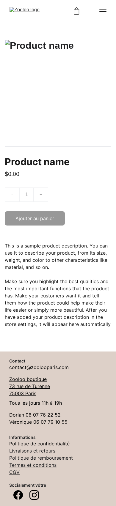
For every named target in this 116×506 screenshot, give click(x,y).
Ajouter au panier (34, 218)
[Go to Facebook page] (18, 495)
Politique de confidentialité (40, 444)
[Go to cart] (76, 11)
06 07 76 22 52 (43, 415)
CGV (14, 472)
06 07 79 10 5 (49, 422)
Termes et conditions (33, 465)
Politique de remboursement (41, 458)
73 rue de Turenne (29, 386)
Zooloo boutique (28, 379)
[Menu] (102, 11)
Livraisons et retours (32, 451)
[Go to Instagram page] (34, 495)
